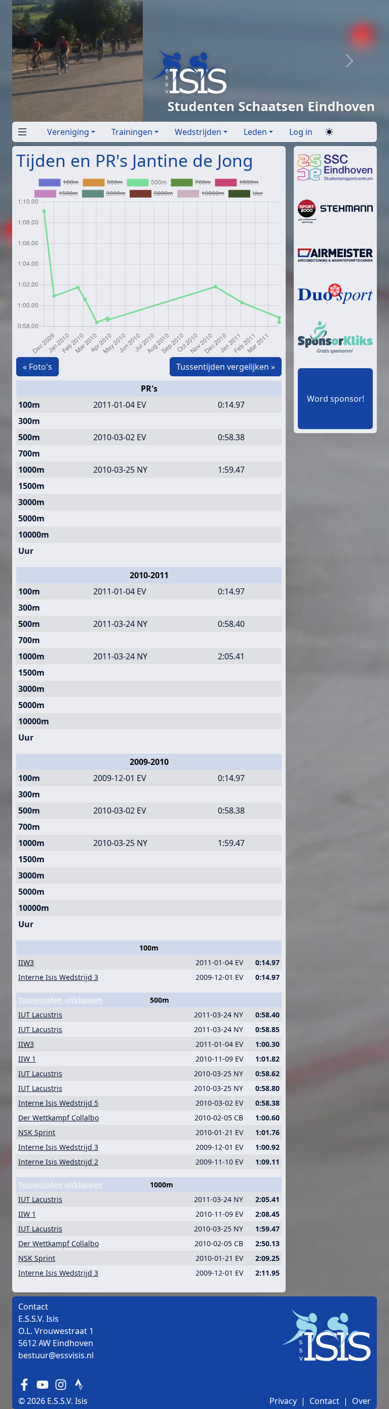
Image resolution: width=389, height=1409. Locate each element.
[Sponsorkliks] (335, 336)
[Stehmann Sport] (335, 210)
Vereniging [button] (68, 131)
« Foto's (37, 366)
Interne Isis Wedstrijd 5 (58, 1103)
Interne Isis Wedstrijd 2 (58, 1162)
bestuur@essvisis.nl (56, 1355)
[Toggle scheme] (329, 132)
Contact (324, 1400)
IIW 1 (27, 1059)
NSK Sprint (36, 1132)
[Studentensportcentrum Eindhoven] (335, 166)
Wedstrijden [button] (198, 131)
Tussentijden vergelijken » (225, 366)
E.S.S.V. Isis (67, 1400)
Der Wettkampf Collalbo (58, 1117)
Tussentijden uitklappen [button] (60, 1000)
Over (361, 1400)
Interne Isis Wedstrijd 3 (58, 977)
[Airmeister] (335, 254)
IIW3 (26, 962)
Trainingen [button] (131, 131)
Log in (301, 131)
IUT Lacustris (40, 1014)
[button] (20, 130)
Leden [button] (255, 131)
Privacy (283, 1400)
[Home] (171, 71)
